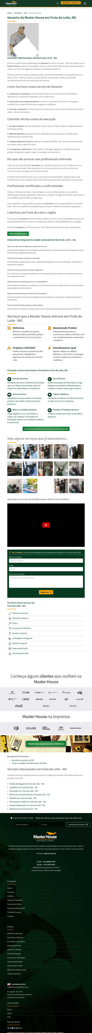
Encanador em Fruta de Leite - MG (23, 791)
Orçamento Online (14, 904)
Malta (9, 1013)
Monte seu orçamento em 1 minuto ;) (46, 743)
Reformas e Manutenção (16, 970)
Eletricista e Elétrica (20, 618)
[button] (46, 525)
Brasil (9, 1009)
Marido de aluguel (19, 643)
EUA (8, 1017)
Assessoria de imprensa (16, 908)
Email (11, 565)
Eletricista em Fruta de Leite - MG (23, 809)
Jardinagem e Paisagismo (22, 638)
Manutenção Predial (20, 653)
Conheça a (46, 853)
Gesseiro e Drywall (19, 633)
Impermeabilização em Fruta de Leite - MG (27, 805)
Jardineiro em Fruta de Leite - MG (23, 787)
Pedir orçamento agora (18, 234)
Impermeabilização (20, 648)
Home (9, 888)
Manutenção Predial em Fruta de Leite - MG (27, 801)
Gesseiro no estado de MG (23, 760)
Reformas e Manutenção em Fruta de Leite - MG (29, 794)
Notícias (10, 896)
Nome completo (15, 557)
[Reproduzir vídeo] (46, 525)
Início (9, 13)
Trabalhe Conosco (14, 912)
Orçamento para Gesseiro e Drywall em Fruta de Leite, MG (46, 429)
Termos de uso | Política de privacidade (46, 870)
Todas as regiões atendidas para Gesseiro (29, 763)
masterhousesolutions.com (17, 987)
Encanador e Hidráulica (21, 628)
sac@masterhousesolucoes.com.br (46, 867)
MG (25, 13)
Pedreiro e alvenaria (20, 613)
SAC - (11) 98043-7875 (46, 861)
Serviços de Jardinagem (16, 957)
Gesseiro (18, 13)
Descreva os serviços (17, 574)
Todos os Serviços (14, 974)
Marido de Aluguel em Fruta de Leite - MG (26, 783)
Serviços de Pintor (14, 945)
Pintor (14, 623)
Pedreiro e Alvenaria (15, 933)
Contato (10, 916)
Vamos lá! (45, 592)
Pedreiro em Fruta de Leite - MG (22, 798)
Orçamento (70, 3)
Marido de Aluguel (14, 953)
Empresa (10, 892)
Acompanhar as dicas (77, 824)
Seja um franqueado (14, 900)
